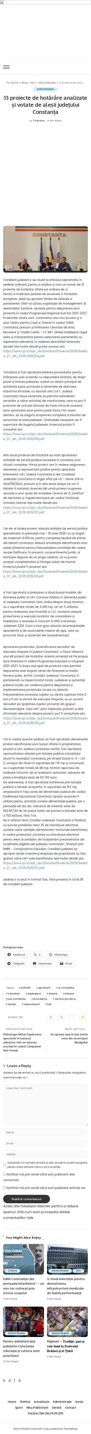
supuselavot (32, 1004)
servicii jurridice (65, 998)
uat (49, 1004)
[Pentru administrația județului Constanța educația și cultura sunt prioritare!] (23, 1322)
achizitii (25, 987)
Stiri (78, 1270)
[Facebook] (51, 1017)
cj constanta (66, 987)
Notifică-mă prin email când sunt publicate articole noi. (46, 1188)
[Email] (82, 1017)
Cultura (12, 1270)
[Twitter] (61, 1017)
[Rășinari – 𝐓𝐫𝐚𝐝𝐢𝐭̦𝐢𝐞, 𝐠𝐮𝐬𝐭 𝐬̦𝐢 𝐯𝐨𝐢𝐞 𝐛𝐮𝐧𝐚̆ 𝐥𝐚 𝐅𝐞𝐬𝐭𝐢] (67, 1322)
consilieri (14, 993)
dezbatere (34, 993)
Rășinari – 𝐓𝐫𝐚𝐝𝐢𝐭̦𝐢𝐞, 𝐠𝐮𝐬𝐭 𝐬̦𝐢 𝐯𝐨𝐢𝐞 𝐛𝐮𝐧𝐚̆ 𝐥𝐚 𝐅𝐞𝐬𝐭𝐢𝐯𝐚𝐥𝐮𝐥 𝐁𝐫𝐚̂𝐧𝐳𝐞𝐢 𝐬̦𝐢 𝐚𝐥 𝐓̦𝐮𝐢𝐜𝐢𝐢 (65, 1346)
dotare (53, 993)
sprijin (12, 1004)
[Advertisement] (45, 176)
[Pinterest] (72, 1017)
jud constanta (16, 998)
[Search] (84, 67)
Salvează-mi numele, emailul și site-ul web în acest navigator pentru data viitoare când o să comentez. (47, 1165)
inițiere (69, 993)
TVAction (39, 121)
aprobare (44, 987)
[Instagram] (19, 1380)
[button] (83, 899)
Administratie (45, 89)
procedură (40, 998)
